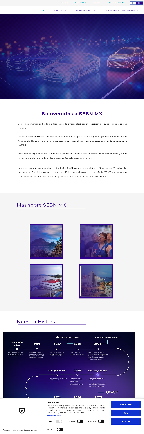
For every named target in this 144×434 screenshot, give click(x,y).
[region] (46, 241)
